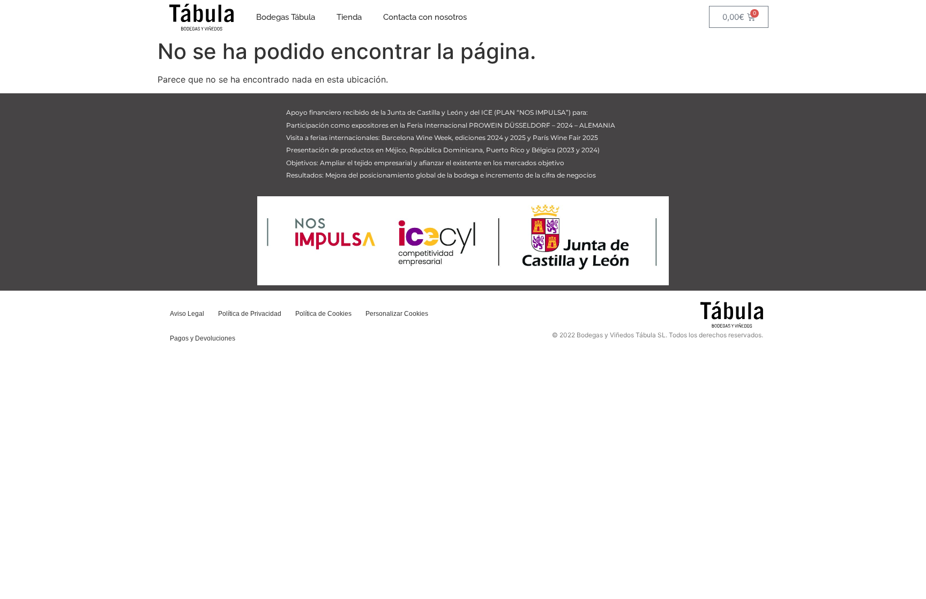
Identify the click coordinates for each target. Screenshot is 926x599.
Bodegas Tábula (285, 17)
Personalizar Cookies (396, 313)
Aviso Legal (187, 313)
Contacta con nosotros (425, 17)
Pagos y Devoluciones (202, 338)
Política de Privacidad (249, 313)
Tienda (349, 17)
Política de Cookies (323, 313)
